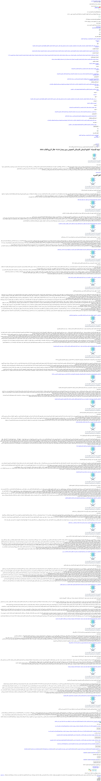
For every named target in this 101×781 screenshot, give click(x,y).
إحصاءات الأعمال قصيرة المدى (52, 50)
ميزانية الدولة (59, 743)
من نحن (97, 45)
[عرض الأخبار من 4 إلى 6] (99, 722)
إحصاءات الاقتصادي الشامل (84, 50)
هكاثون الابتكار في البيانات (76, 84)
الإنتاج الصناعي (90, 38)
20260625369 (98, 26)
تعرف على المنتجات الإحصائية (76, 73)
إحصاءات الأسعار (67, 50)
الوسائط (67, 84)
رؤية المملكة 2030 (65, 743)
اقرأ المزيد (89, 199)
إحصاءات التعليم (32, 55)
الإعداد (99, 777)
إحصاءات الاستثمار (44, 50)
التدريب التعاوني (73, 89)
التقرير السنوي (57, 45)
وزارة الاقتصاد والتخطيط (96, 743)
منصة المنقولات (63, 84)
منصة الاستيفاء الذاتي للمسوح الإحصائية (64, 73)
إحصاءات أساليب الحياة (61, 55)
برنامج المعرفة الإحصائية (89, 73)
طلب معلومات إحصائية (94, 68)
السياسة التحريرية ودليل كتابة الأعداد (73, 78)
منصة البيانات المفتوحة (88, 743)
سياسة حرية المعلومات (96, 731)
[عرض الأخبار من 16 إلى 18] (94, 722)
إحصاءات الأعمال (61, 50)
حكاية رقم (83, 73)
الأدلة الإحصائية (95, 78)
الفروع (93, 89)
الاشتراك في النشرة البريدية (53, 731)
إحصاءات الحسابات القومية (93, 50)
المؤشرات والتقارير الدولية (93, 63)
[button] (96, 6)
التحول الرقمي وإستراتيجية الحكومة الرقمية (76, 743)
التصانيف (91, 78)
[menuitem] (95, 766)
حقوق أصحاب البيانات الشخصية (62, 734)
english (97, 136)
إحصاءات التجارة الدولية (36, 50)
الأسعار (82, 38)
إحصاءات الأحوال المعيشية (52, 55)
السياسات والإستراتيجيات (80, 45)
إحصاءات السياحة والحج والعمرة (92, 59)
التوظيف (77, 89)
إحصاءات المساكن (38, 55)
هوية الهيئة (59, 84)
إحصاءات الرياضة (44, 55)
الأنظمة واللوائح (46, 45)
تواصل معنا (96, 89)
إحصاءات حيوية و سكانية (69, 55)
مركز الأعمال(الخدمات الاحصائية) (77, 68)
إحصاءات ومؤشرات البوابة (67, 731)
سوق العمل (86, 38)
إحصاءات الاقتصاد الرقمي (74, 50)
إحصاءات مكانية (54, 59)
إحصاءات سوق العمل (94, 55)
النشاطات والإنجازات (53, 84)
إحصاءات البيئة (72, 59)
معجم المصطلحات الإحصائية (85, 78)
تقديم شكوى (86, 734)
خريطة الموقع (60, 731)
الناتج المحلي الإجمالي (97, 38)
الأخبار (70, 84)
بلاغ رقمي (75, 734)
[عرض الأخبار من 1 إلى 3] (100, 722)
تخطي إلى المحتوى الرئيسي (96, 0)
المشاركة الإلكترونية (88, 89)
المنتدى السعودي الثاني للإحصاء (38, 45)
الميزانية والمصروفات (64, 45)
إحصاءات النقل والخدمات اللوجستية (81, 59)
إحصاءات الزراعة (66, 59)
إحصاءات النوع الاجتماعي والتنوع (79, 55)
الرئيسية (94, 94)
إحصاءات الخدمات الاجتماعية (24, 55)
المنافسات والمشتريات (72, 45)
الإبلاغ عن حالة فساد (80, 734)
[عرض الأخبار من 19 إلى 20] (93, 722)
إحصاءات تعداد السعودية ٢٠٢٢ (13, 55)
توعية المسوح (96, 73)
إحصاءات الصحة (88, 55)
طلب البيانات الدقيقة (86, 68)
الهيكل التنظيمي (88, 45)
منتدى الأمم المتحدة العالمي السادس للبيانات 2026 (89, 84)
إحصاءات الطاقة (60, 59)
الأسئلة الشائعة (82, 89)
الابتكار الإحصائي (52, 45)
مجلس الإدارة (93, 45)
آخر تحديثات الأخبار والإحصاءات (77, 731)
